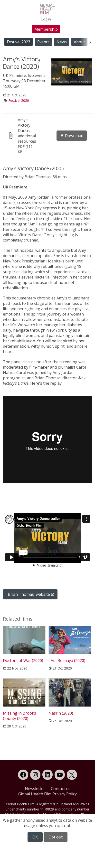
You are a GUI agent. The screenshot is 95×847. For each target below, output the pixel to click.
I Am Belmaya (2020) (66, 660)
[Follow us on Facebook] (23, 775)
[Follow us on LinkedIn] (47, 775)
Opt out (55, 837)
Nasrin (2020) (60, 713)
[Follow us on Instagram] (35, 775)
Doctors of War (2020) (23, 660)
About (79, 42)
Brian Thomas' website (29, 594)
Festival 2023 (18, 42)
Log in (46, 19)
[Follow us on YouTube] (60, 775)
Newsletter (35, 788)
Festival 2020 (18, 100)
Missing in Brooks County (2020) (19, 715)
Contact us (60, 788)
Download (74, 135)
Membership (46, 29)
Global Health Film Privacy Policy (47, 794)
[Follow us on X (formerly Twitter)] (72, 775)
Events (43, 42)
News (62, 42)
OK (35, 837)
